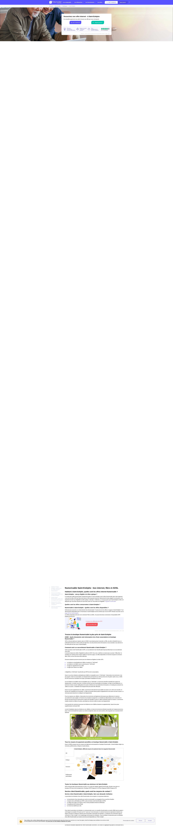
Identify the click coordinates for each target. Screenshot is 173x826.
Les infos (99, 2)
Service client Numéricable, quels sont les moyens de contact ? (57, 599)
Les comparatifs (67, 2)
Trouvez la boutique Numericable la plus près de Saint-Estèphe (57, 594)
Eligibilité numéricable (110, 601)
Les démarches (78, 2)
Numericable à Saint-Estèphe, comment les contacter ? (56, 603)
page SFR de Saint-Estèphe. (72, 613)
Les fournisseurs (89, 2)
